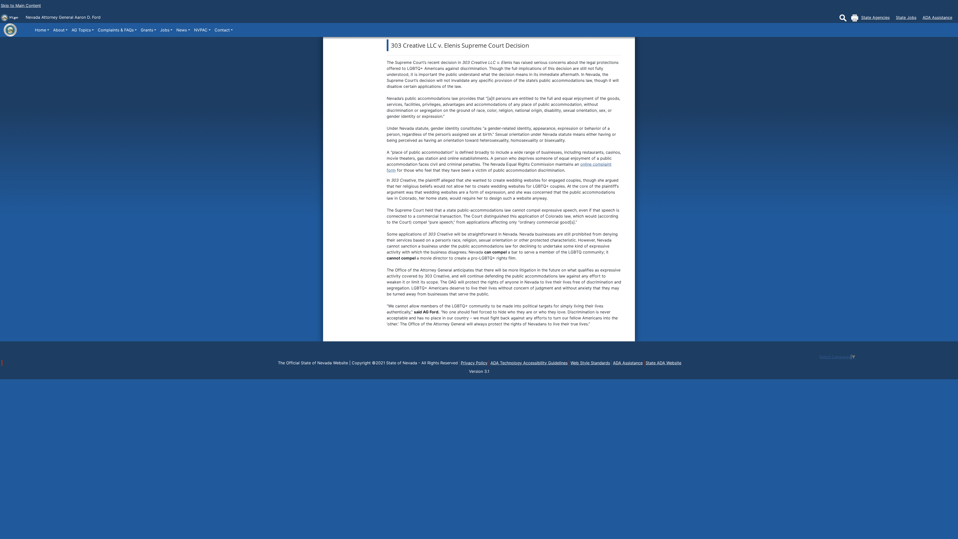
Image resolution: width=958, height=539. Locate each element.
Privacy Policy (474, 362)
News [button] (181, 29)
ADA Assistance (937, 17)
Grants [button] (147, 29)
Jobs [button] (164, 29)
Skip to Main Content (21, 5)
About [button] (59, 29)
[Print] (854, 18)
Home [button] (40, 29)
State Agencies (875, 17)
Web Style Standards (590, 362)
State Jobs (906, 17)
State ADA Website (663, 362)
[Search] (843, 18)
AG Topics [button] (81, 29)
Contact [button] (222, 29)
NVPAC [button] (201, 29)
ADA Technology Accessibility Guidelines (529, 362)
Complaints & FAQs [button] (116, 29)
